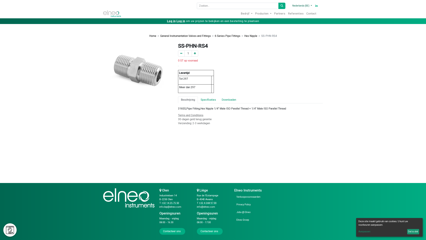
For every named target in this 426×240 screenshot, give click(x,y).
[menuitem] (246, 13)
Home (152, 36)
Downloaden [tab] (229, 99)
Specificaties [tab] (208, 99)
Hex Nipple (250, 36)
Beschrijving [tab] (188, 99)
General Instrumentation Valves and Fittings (185, 36)
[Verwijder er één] (181, 53)
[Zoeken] (281, 6)
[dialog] (389, 227)
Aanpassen (364, 231)
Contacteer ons (172, 231)
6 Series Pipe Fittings (227, 36)
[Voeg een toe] (195, 53)
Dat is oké (413, 231)
